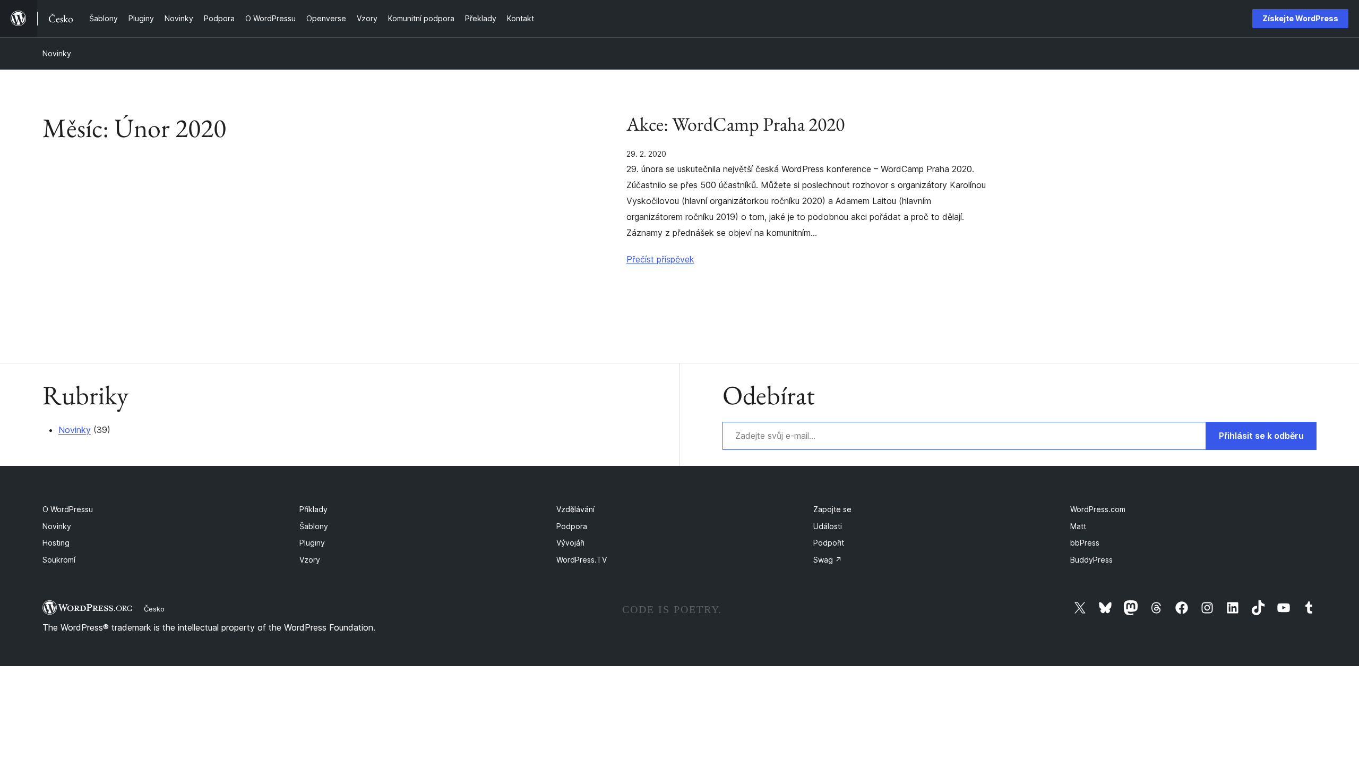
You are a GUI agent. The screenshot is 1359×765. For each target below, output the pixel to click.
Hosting (56, 542)
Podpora (571, 526)
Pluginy (312, 542)
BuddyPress (1091, 559)
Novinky (56, 53)
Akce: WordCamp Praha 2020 (735, 124)
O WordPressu (67, 509)
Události (827, 526)
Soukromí (58, 559)
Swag (827, 559)
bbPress (1084, 542)
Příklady (313, 509)
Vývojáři (570, 542)
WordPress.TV (581, 559)
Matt (1078, 526)
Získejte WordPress (1300, 18)
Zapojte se (832, 509)
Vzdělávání (575, 509)
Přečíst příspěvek (660, 259)
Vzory (309, 559)
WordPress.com (1097, 509)
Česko (154, 609)
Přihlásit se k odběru (1261, 435)
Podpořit (828, 542)
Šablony (313, 526)
